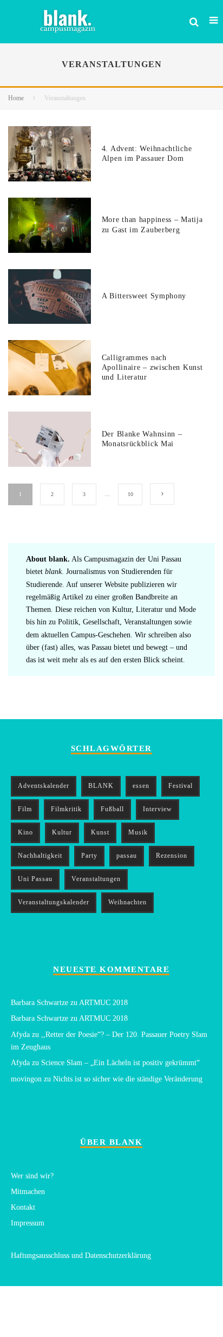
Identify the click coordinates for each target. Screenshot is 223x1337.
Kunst (100, 832)
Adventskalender (43, 786)
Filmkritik (66, 809)
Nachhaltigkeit (40, 855)
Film (25, 809)
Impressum (27, 1223)
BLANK (101, 786)
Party (89, 855)
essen (141, 786)
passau (126, 855)
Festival (180, 786)
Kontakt (23, 1207)
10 (130, 494)
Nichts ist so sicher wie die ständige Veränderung (127, 1079)
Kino (25, 832)
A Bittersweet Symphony (144, 296)
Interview (157, 809)
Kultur (62, 832)
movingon (26, 1079)
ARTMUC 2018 (103, 1003)
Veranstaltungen (96, 879)
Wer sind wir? (32, 1176)
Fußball (112, 809)
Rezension (171, 855)
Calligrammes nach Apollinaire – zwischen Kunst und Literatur (152, 367)
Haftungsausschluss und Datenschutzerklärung (81, 1255)
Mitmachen (28, 1192)
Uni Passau (35, 879)
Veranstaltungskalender (53, 902)
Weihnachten (127, 902)
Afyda (20, 1035)
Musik (138, 832)
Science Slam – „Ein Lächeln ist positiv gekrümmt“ (120, 1063)
